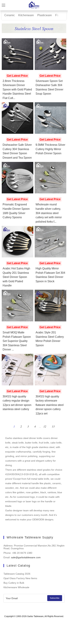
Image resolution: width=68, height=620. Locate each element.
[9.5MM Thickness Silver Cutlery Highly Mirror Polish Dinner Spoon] (50, 118)
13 (53, 426)
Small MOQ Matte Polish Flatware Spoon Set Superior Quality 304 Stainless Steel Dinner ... (17, 341)
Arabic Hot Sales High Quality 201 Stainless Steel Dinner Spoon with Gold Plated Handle (16, 277)
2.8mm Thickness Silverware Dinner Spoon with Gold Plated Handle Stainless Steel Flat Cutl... (17, 89)
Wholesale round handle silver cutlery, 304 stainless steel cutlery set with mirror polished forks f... (49, 213)
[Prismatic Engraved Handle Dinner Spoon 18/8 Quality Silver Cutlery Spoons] (17, 178)
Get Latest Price (17, 75)
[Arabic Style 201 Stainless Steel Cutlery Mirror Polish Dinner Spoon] (50, 305)
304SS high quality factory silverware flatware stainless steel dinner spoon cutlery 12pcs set (50, 405)
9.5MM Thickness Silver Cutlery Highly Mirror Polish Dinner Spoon (50, 149)
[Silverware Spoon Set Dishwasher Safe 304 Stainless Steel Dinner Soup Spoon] (50, 54)
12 (44, 426)
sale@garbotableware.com (26, 557)
